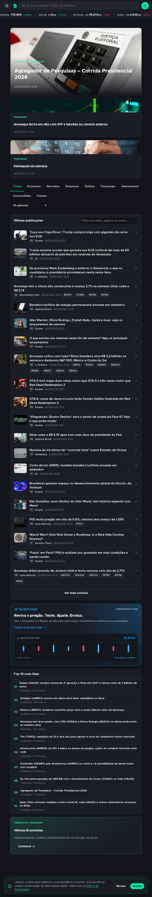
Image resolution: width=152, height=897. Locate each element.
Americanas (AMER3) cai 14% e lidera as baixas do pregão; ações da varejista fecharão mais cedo (78, 750)
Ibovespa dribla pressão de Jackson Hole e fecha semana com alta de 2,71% (69, 570)
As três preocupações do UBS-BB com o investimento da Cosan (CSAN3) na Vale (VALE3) (77, 779)
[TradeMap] (15, 5)
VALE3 (19, 581)
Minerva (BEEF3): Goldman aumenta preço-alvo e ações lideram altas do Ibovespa (72, 710)
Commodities (22, 196)
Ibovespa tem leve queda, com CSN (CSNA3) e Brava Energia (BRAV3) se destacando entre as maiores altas (78, 723)
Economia (34, 186)
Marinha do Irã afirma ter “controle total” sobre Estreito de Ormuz (77, 450)
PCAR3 (80, 295)
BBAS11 (102, 365)
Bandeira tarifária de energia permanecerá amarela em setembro (77, 304)
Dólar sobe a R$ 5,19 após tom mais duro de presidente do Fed (75, 434)
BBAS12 (115, 365)
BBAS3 (35, 371)
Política (90, 186)
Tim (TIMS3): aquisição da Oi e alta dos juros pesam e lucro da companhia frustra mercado (77, 737)
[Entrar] (145, 6)
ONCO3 (93, 575)
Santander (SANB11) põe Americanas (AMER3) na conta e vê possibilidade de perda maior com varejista (77, 765)
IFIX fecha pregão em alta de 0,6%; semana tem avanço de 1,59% (76, 519)
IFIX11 (79, 524)
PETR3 (92, 295)
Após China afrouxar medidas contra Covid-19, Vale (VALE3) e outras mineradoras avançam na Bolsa (78, 804)
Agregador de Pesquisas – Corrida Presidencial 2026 (53, 790)
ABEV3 (76, 365)
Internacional (130, 186)
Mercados (53, 186)
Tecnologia (108, 186)
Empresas (72, 186)
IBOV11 (67, 295)
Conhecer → (26, 846)
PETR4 (104, 295)
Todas (17, 186)
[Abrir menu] (7, 6)
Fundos (42, 196)
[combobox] (81, 6)
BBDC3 (73, 371)
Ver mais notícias (76, 593)
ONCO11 (65, 575)
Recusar (121, 886)
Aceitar (137, 886)
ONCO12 (79, 575)
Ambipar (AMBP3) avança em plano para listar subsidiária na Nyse (62, 698)
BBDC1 (47, 371)
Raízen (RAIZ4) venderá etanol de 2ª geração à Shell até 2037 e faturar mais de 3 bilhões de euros (78, 685)
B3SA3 (89, 365)
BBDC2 (60, 371)
